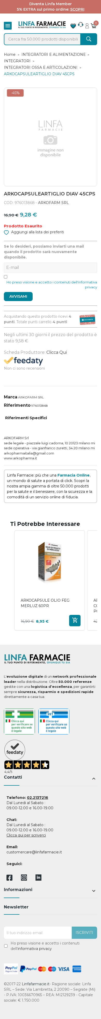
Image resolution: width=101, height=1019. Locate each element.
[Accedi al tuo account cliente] (87, 24)
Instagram (24, 879)
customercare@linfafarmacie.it (34, 852)
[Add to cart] (75, 620)
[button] (9, 580)
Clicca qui (56, 352)
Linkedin (38, 879)
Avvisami (18, 296)
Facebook (9, 878)
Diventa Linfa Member (50, 4)
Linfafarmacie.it (35, 984)
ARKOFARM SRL (53, 202)
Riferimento (17, 405)
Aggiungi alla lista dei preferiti (37, 232)
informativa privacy (35, 948)
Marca (10, 397)
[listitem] (49, 580)
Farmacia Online (73, 475)
